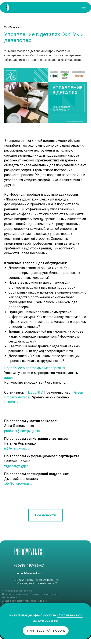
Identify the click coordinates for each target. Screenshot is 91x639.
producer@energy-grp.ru (22, 431)
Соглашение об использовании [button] (58, 618)
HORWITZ (11, 402)
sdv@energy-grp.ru (18, 484)
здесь (9, 378)
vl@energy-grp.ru (16, 466)
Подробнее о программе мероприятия (34, 368)
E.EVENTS (35, 392)
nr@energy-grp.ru (17, 448)
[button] (83, 7)
